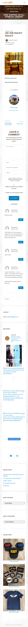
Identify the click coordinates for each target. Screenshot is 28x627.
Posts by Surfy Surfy (13, 110)
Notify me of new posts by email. (14, 192)
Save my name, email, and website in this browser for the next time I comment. (15, 179)
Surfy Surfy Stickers (14, 586)
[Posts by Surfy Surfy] (6, 40)
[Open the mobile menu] (24, 3)
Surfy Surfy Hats (14, 561)
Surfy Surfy (13, 40)
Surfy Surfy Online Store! (11, 82)
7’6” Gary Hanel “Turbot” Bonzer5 (12, 478)
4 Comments (10, 44)
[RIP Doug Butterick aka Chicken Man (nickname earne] (14, 356)
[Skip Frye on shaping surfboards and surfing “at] (14, 378)
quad (11, 31)
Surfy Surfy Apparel (14, 612)
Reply (20, 219)
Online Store (14, 11)
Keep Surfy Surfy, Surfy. (9, 483)
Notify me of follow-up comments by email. (14, 187)
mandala (7, 31)
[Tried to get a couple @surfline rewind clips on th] (14, 401)
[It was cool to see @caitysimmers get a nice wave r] (14, 423)
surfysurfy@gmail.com (14, 9)
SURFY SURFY (7, 480)
